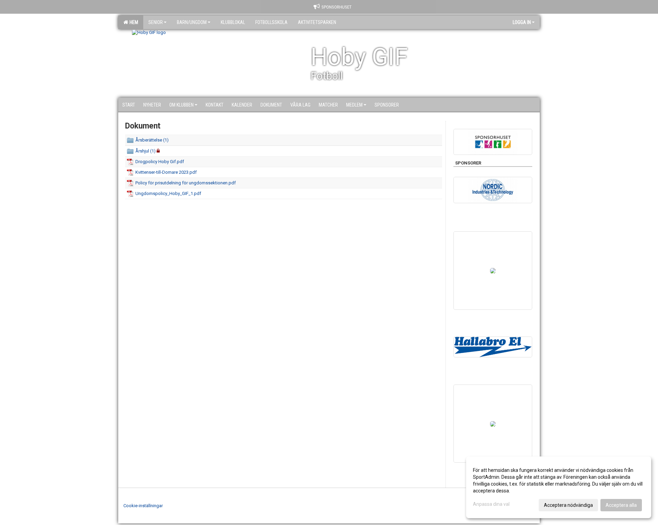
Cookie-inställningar (143, 505)
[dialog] (558, 487)
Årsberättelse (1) (152, 140)
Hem (132, 22)
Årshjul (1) (145, 151)
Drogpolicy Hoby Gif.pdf (159, 161)
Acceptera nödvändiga (568, 505)
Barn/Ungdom (192, 22)
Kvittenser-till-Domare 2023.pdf (166, 172)
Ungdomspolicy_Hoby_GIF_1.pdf (168, 193)
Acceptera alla (621, 505)
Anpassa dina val (491, 504)
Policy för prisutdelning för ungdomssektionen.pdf (185, 182)
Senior (155, 22)
